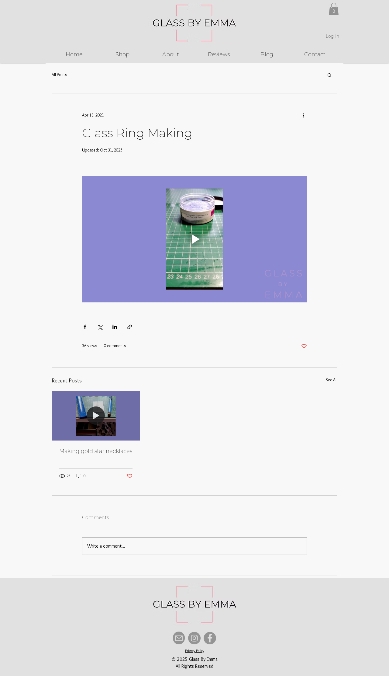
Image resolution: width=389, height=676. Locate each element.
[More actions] (303, 115)
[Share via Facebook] (85, 327)
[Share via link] (130, 327)
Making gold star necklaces (95, 451)
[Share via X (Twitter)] (100, 327)
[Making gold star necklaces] (96, 416)
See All (331, 379)
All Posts (59, 74)
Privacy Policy (194, 650)
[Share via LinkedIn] (115, 327)
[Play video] (194, 239)
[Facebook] (210, 638)
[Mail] (179, 638)
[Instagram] (194, 638)
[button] (334, 9)
